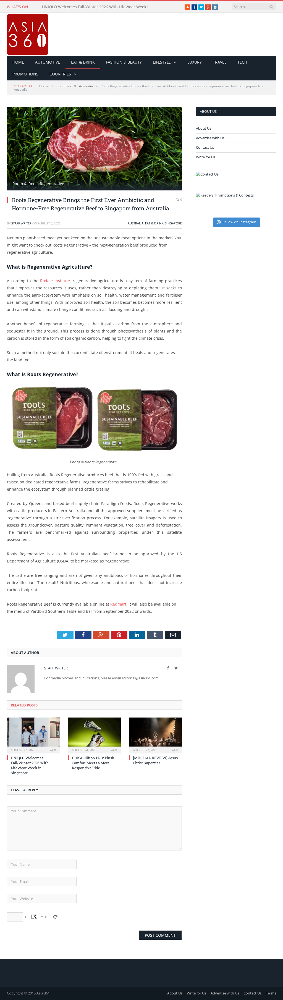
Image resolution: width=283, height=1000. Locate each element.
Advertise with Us (210, 137)
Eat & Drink (83, 62)
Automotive (47, 62)
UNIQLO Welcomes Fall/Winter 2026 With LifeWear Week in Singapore (30, 765)
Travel (219, 62)
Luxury (194, 62)
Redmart (118, 604)
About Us (203, 128)
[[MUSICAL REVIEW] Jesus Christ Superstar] (155, 735)
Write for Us (205, 157)
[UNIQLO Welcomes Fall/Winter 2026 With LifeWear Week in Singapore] (33, 735)
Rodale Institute (55, 280)
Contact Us (205, 147)
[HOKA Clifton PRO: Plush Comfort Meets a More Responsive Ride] (94, 735)
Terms (271, 993)
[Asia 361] (27, 33)
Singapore (173, 223)
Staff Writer (21, 223)
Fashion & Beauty (124, 62)
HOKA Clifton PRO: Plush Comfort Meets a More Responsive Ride (98, 6)
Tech (242, 62)
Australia (135, 223)
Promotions (25, 74)
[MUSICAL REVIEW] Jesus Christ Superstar (155, 760)
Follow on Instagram (239, 221)
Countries (60, 74)
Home (18, 62)
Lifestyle (162, 62)
